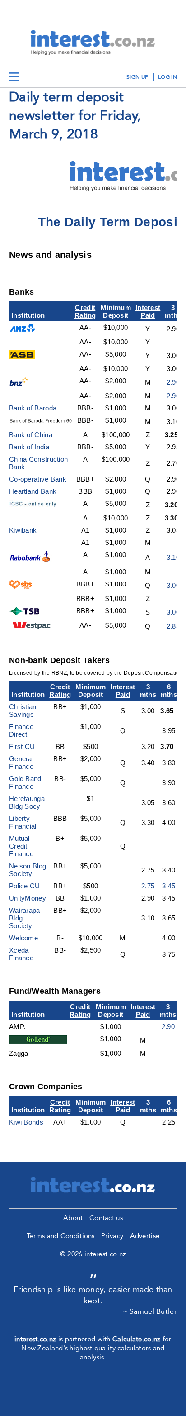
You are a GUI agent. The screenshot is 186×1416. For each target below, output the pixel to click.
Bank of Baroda (32, 408)
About (73, 1217)
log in (167, 77)
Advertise (145, 1235)
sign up (137, 77)
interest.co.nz (35, 1339)
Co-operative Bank (37, 479)
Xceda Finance (21, 954)
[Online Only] (38, 506)
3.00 (173, 585)
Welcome (23, 938)
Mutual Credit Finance (21, 846)
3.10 (173, 557)
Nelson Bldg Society (27, 869)
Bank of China (30, 435)
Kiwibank (23, 530)
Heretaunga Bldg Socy (27, 802)
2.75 (147, 886)
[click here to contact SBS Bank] (21, 586)
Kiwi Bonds (26, 1122)
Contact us (106, 1217)
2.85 (173, 626)
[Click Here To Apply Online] (30, 559)
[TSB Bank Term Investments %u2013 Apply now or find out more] (26, 613)
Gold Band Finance (25, 782)
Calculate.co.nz (136, 1339)
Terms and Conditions (61, 1235)
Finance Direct (21, 730)
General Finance (21, 762)
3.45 (168, 886)
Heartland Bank (32, 491)
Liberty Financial (23, 822)
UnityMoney (27, 898)
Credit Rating (85, 311)
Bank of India (29, 447)
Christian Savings (23, 710)
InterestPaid (147, 311)
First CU (22, 746)
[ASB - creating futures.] (22, 356)
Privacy (112, 1235)
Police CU (24, 886)
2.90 (173, 382)
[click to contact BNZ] (20, 383)
